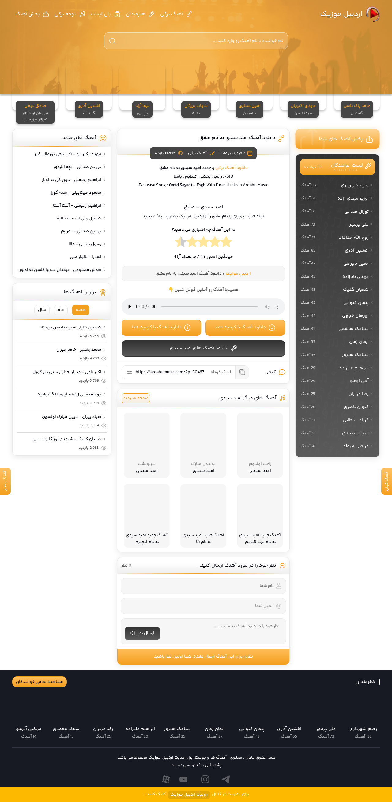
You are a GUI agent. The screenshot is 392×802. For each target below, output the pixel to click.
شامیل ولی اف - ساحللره (79, 218)
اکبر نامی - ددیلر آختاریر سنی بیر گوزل (66, 372)
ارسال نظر (145, 633)
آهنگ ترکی (171, 14)
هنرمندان (135, 14)
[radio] (226, 243)
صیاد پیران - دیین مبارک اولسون (71, 417)
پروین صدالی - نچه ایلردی (77, 167)
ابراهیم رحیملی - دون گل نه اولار (71, 180)
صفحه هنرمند (136, 398)
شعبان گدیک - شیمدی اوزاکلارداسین (67, 439)
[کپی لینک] (242, 372)
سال (42, 310)
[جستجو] (112, 41)
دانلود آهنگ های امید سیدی (198, 348)
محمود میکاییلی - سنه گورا (76, 192)
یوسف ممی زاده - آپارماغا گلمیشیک (68, 394)
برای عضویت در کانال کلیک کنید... (196, 794)
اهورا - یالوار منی (85, 257)
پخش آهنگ (27, 14)
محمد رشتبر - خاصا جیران (78, 350)
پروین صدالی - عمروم (81, 231)
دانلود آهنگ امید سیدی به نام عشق (237, 138)
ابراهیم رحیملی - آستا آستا (77, 205)
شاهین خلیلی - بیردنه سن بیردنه (71, 327)
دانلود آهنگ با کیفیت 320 (240, 327)
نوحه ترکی (65, 14)
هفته (81, 310)
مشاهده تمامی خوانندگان (39, 682)
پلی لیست (101, 14)
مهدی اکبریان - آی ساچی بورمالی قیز (67, 154)
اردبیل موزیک (341, 14)
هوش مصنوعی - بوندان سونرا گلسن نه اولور (60, 270)
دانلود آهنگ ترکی (231, 168)
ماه (61, 310)
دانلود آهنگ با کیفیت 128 (157, 327)
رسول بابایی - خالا (85, 244)
